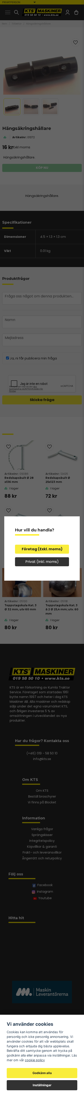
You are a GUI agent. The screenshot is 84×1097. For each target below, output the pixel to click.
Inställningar (42, 1085)
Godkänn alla (42, 1073)
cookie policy (35, 1060)
